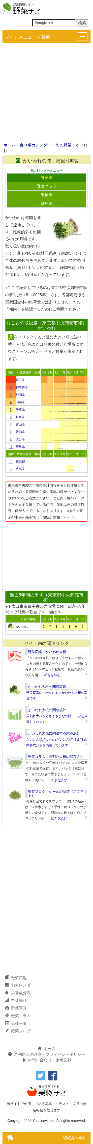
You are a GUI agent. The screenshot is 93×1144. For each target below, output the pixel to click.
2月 (50, 372)
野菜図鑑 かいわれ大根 (47, 651)
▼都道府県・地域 (28, 372)
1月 (43, 372)
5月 (69, 372)
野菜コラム (21, 1015)
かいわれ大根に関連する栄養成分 (54, 732)
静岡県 (20, 394)
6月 (76, 372)
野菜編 (47, 177)
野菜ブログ (21, 1031)
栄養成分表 (21, 992)
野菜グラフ (47, 186)
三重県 (20, 446)
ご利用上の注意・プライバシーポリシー (49, 1054)
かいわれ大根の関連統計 (47, 709)
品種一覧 (19, 1023)
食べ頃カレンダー (35, 145)
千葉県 (20, 409)
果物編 (47, 194)
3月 (56, 372)
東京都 (20, 461)
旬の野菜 (63, 145)
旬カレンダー (23, 985)
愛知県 (20, 431)
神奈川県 (22, 387)
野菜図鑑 (19, 977)
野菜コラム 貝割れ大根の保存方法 (56, 756)
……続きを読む (49, 674)
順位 (11, 372)
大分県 (20, 439)
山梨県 (20, 402)
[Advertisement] (46, 93)
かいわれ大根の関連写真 (47, 686)
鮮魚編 (47, 203)
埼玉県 (20, 379)
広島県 (20, 468)
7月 (82, 372)
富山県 (20, 424)
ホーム (9, 145)
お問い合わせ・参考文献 (49, 1060)
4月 (63, 372)
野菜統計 (19, 1000)
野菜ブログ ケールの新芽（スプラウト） (57, 793)
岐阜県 (20, 417)
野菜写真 (19, 1008)
